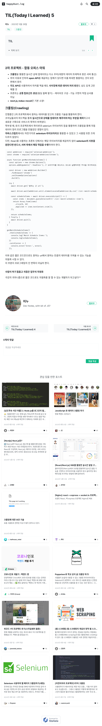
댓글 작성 (92, 361)
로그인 (95, 4)
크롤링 (18, 29)
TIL (8, 29)
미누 (7, 24)
